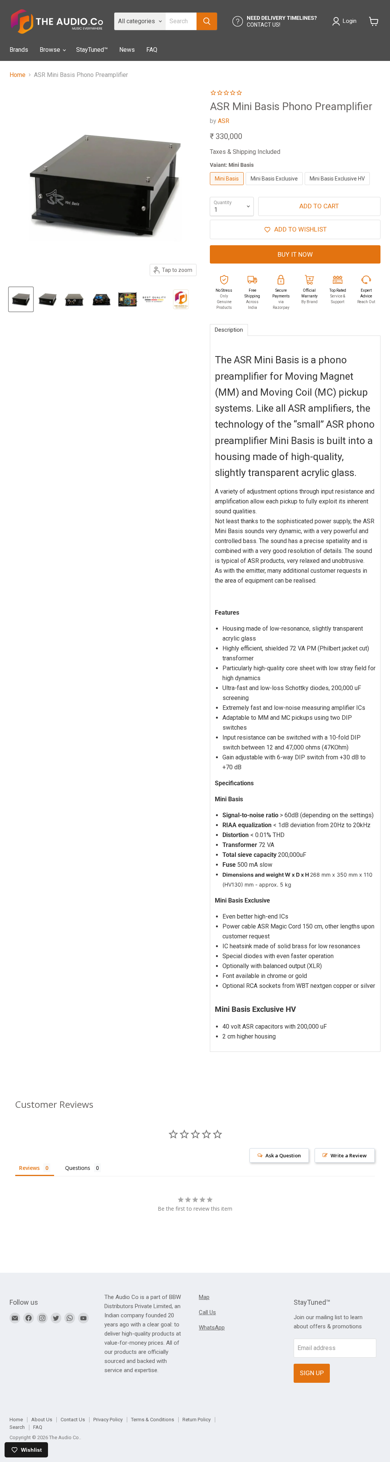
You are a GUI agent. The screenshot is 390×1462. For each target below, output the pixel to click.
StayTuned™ (92, 49)
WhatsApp (212, 1327)
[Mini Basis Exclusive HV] (338, 186)
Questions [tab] (77, 1167)
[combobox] (181, 21)
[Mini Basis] (228, 186)
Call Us (207, 1312)
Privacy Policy (108, 1419)
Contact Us (73, 1419)
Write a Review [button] (349, 1155)
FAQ (151, 49)
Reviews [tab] (29, 1167)
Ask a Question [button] (283, 1155)
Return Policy (196, 1419)
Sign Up (312, 1373)
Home (18, 75)
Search (17, 1427)
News (127, 49)
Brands (19, 49)
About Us (41, 1419)
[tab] (229, 330)
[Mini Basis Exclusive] (275, 186)
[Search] (207, 21)
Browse (51, 49)
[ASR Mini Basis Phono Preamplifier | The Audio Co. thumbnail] (21, 299)
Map (204, 1297)
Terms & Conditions (152, 1419)
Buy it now (295, 254)
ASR (223, 121)
